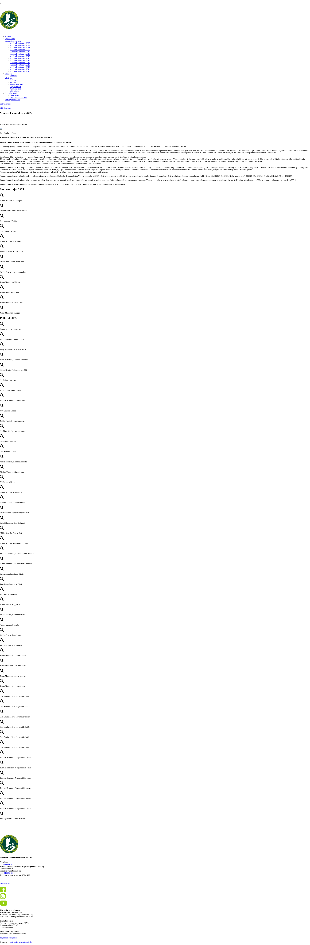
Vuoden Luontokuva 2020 (20, 50)
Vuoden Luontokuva (13, 41)
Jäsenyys (8, 74)
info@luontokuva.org (8, 864)
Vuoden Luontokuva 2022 (20, 45)
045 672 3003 (9, 873)
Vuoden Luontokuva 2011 (20, 69)
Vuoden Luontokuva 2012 (20, 67)
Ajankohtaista (10, 39)
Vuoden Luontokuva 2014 (20, 63)
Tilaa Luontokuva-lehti (18, 98)
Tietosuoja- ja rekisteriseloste (21, 942)
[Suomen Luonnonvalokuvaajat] (9, 28)
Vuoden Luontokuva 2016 (20, 58)
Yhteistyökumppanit (12, 100)
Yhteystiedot (14, 91)
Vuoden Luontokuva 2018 (20, 54)
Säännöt (13, 82)
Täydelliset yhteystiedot (9, 938)
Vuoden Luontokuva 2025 (20, 43)
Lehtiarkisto (14, 95)
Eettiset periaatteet (16, 84)
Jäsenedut (13, 76)
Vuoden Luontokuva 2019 (20, 52)
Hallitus (13, 80)
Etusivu (8, 36)
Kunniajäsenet (15, 89)
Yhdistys (8, 78)
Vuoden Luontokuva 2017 (20, 56)
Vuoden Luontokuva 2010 (20, 71)
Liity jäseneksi (15, 87)
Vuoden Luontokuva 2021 (20, 47)
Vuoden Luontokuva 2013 (20, 65)
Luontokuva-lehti (11, 93)
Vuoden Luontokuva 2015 (20, 60)
